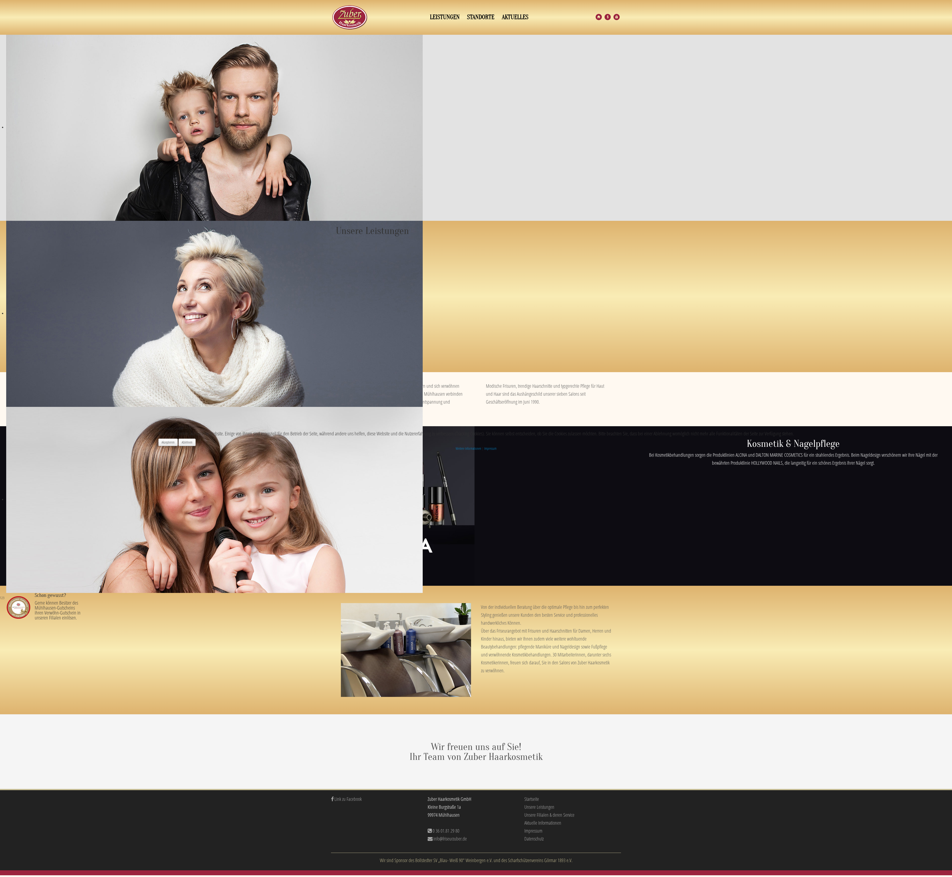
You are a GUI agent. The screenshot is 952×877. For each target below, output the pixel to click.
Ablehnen (187, 442)
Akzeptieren (168, 442)
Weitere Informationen (468, 448)
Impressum (490, 448)
